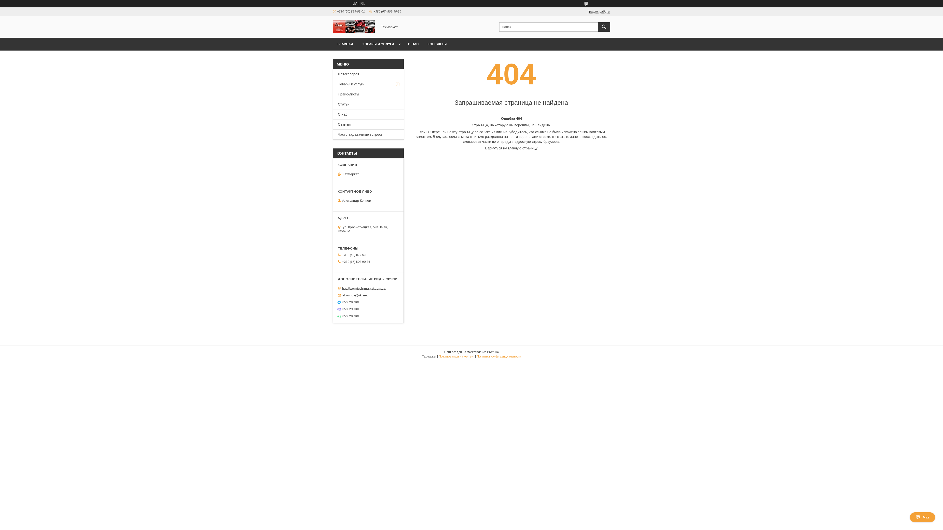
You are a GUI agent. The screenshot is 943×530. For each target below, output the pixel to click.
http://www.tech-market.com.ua (364, 288)
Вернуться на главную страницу (511, 148)
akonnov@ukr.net (354, 295)
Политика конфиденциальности (499, 356)
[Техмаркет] (354, 31)
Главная (345, 44)
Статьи (343, 104)
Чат (926, 517)
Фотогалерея (348, 74)
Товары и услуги (378, 44)
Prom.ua (493, 352)
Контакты (437, 44)
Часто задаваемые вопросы (360, 134)
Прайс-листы (348, 94)
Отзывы (344, 124)
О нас (413, 44)
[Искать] (604, 27)
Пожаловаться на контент (456, 356)
